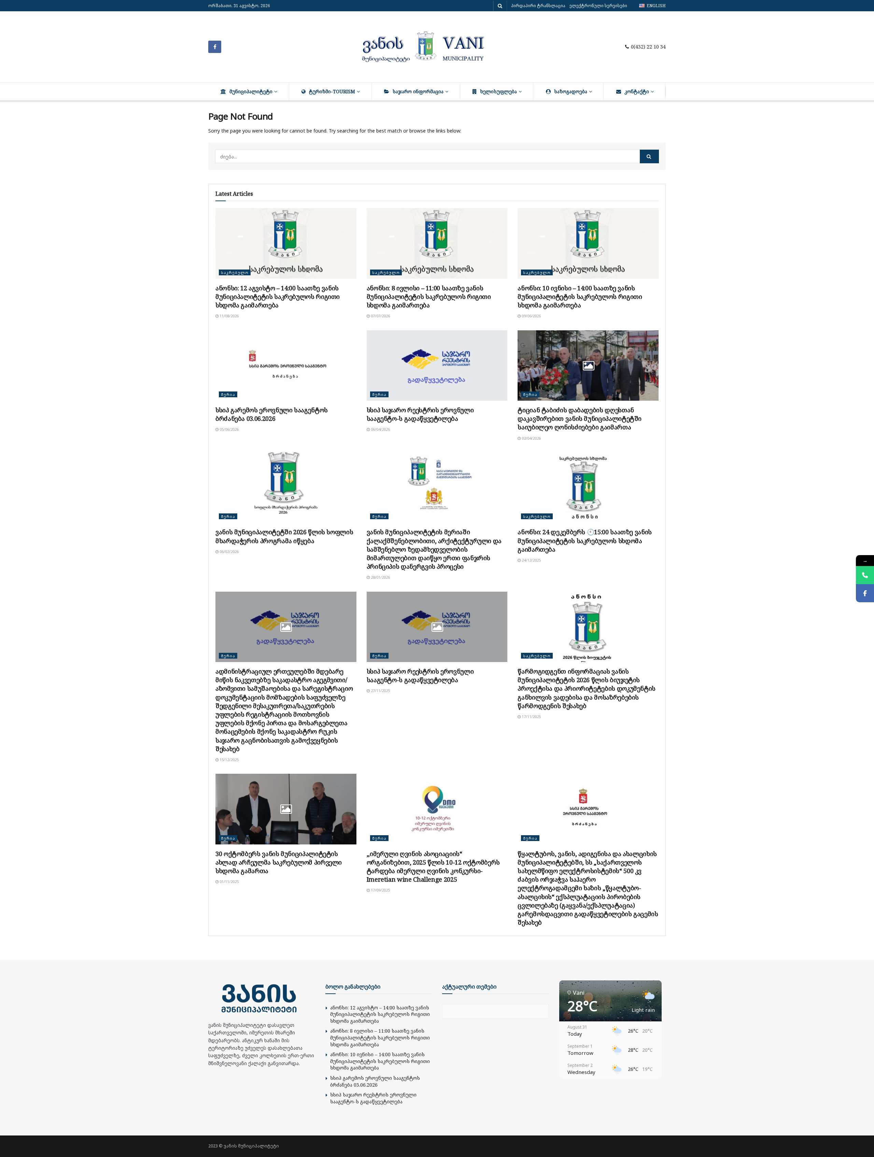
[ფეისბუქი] (865, 593)
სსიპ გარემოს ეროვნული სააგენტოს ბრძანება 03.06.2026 (271, 414)
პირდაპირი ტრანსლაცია (538, 6)
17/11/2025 (531, 716)
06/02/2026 (228, 551)
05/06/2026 (228, 429)
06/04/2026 (380, 429)
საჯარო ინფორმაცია (418, 91)
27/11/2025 (380, 690)
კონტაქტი (636, 91)
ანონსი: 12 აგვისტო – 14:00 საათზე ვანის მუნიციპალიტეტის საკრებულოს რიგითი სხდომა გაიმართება (277, 296)
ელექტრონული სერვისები (598, 6)
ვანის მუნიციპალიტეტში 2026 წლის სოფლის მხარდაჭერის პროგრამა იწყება (284, 536)
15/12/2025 (228, 759)
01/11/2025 (228, 881)
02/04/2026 (531, 438)
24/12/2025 (531, 560)
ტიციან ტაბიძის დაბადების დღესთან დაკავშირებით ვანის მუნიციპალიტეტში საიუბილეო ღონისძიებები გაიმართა (580, 418)
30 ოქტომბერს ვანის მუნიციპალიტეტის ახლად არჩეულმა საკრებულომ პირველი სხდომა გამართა (278, 862)
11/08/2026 (228, 315)
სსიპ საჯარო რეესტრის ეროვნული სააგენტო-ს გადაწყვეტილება (420, 414)
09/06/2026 (531, 315)
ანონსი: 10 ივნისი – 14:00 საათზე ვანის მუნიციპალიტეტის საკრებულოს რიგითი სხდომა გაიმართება (580, 296)
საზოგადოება (570, 91)
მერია (228, 394)
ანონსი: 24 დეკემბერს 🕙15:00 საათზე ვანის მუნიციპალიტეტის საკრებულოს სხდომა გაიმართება (585, 540)
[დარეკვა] (865, 575)
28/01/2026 (380, 577)
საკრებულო (235, 272)
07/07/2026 (380, 315)
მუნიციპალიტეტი (250, 91)
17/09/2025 (380, 890)
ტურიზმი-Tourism (332, 91)
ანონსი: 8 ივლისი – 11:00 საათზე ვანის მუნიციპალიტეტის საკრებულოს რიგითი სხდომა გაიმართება (429, 296)
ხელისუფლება (498, 91)
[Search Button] (649, 156)
